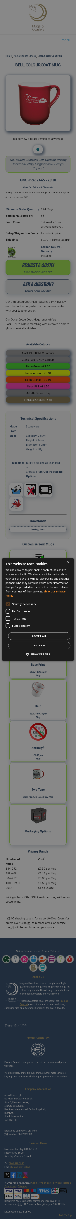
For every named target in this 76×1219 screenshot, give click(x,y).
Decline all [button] (39, 645)
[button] (38, 654)
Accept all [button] (39, 636)
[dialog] (38, 609)
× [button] (68, 562)
